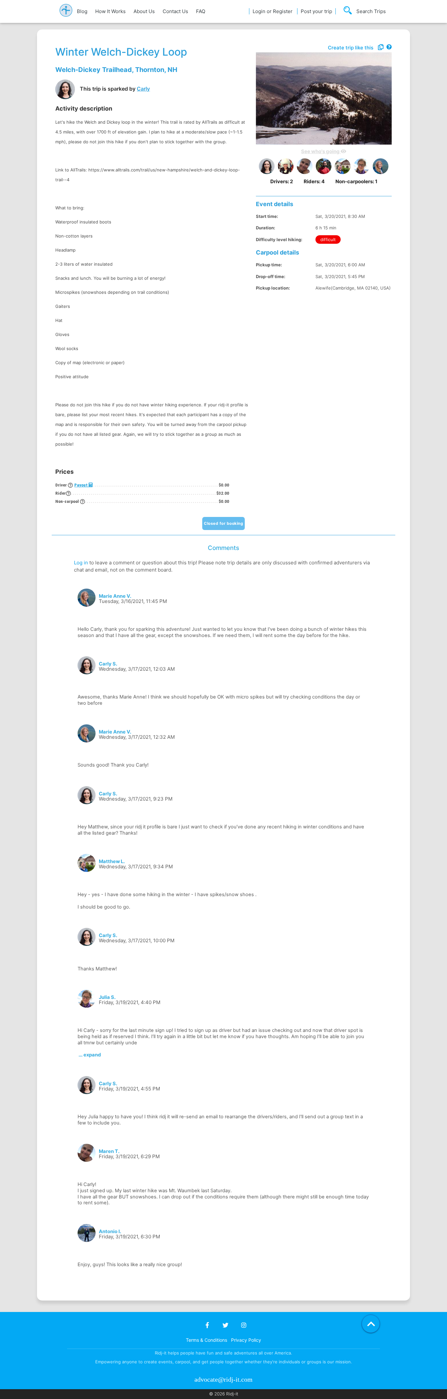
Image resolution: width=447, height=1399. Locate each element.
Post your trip (316, 11)
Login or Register (273, 11)
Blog (82, 11)
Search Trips (371, 11)
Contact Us (175, 11)
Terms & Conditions (206, 1340)
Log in (81, 562)
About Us (144, 11)
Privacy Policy (246, 1340)
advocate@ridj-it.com (223, 1379)
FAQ (200, 11)
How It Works (110, 11)
